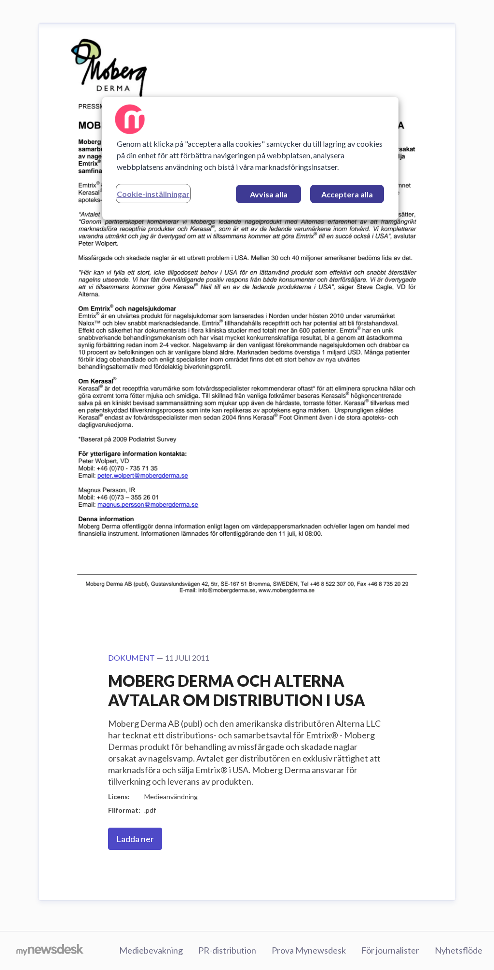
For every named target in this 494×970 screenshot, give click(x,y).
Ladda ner (135, 838)
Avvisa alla (269, 194)
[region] (250, 158)
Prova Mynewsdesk (309, 950)
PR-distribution (227, 950)
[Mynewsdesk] (50, 950)
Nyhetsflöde (458, 950)
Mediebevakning (151, 950)
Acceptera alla (347, 194)
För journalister (390, 950)
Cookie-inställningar (153, 193)
